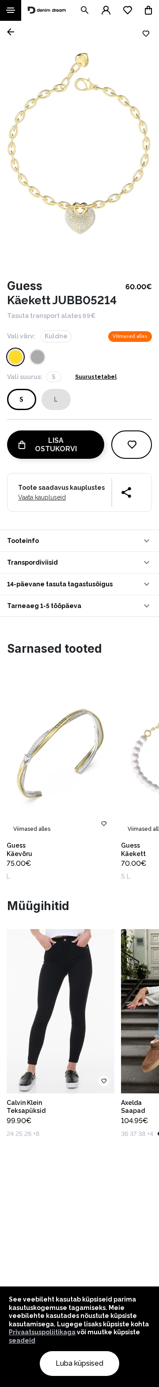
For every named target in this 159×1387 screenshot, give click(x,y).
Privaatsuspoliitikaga (42, 1332)
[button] (79, 540)
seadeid (22, 1340)
